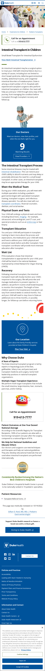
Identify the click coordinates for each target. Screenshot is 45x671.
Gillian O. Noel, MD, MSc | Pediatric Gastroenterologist (22, 512)
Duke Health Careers (9, 616)
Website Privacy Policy (10, 599)
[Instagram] (10, 554)
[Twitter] (5, 559)
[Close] (42, 627)
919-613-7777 (24, 41)
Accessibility (6, 574)
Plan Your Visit (21, 349)
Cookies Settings (22, 654)
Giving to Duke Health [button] (21, 530)
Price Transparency (9, 592)
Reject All (22, 661)
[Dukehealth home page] (5, 3)
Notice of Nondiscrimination (12, 581)
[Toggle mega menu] (39, 2)
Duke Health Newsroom (10, 620)
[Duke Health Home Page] (14, 545)
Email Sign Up (7, 623)
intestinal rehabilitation (11, 172)
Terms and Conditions (10, 595)
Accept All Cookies (22, 667)
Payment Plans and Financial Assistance (16, 588)
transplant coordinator (11, 204)
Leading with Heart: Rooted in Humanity (16, 578)
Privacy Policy (26, 650)
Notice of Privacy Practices (11, 585)
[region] (22, 648)
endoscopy (31, 222)
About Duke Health (8, 609)
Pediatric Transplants (36, 32)
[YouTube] (10, 559)
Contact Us (30, 556)
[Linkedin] (14, 554)
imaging (23, 217)
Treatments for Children (17, 32)
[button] (33, 3)
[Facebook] (5, 554)
